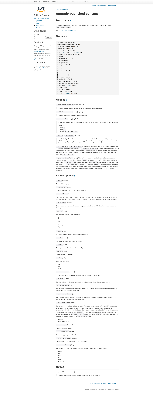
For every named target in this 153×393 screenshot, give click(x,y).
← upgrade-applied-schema (98, 5)
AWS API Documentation (69, 30)
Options (38, 23)
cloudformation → (113, 5)
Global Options (40, 25)
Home (64, 1)
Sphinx (117, 389)
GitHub (86, 1)
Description (39, 20)
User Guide (72, 1)
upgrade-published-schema (41, 18)
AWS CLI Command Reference (47, 2)
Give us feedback (39, 51)
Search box (37, 35)
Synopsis (38, 22)
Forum (79, 1)
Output (38, 27)
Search (49, 37)
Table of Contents (42, 15)
